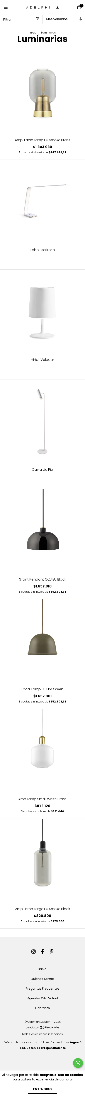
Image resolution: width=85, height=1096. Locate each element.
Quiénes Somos (42, 979)
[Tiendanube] (42, 1028)
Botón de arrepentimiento (46, 1048)
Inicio (32, 32)
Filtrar (7, 19)
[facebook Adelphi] (42, 951)
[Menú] (5, 7)
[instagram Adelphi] (33, 951)
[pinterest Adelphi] (52, 951)
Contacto (42, 1008)
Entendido (42, 1089)
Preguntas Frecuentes (42, 988)
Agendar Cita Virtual (42, 998)
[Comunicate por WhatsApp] (78, 1063)
